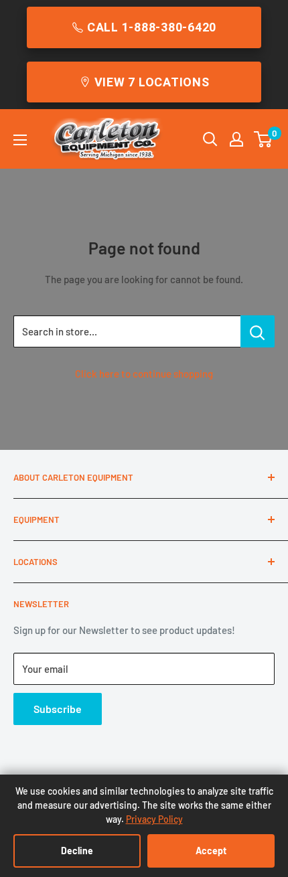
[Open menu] (20, 140)
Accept (211, 850)
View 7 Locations (152, 82)
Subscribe (57, 708)
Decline (77, 850)
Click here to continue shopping (144, 374)
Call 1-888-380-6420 (151, 27)
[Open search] (210, 139)
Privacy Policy (154, 819)
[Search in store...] (257, 331)
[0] (263, 139)
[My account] (236, 139)
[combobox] (126, 331)
